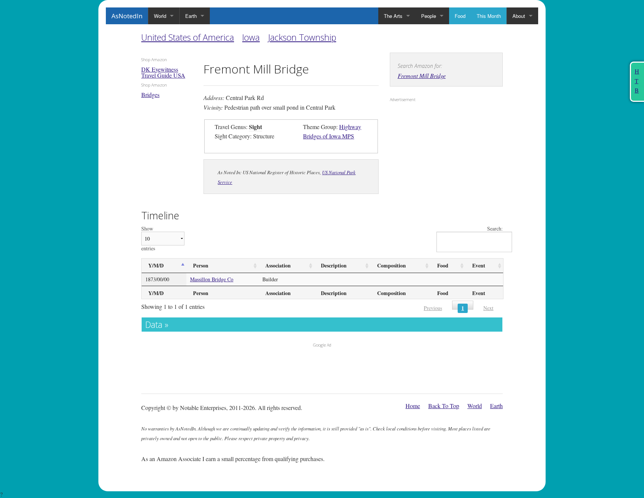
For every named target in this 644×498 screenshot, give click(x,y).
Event (478, 265)
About (518, 15)
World (160, 15)
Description (334, 265)
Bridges (150, 94)
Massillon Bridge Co (211, 279)
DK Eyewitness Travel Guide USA (163, 72)
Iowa (251, 37)
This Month (489, 15)
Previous (433, 307)
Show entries (148, 238)
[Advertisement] (436, 153)
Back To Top (443, 406)
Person (200, 265)
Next (488, 307)
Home (412, 406)
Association (278, 265)
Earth (191, 15)
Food (460, 15)
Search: (495, 229)
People (428, 15)
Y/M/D (156, 265)
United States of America (187, 37)
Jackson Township (302, 37)
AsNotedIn (126, 16)
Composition (391, 265)
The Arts (393, 15)
